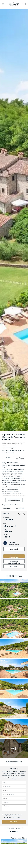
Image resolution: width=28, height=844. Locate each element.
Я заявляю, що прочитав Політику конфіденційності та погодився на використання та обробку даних (13, 815)
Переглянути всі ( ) (18, 838)
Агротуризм (15, 442)
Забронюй (14, 549)
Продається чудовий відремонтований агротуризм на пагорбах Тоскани (13, 443)
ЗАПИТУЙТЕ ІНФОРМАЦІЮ (14, 556)
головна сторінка (6, 442)
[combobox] (14, 802)
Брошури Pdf (14, 566)
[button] (19, 514)
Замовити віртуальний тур (14, 561)
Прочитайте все (14, 500)
